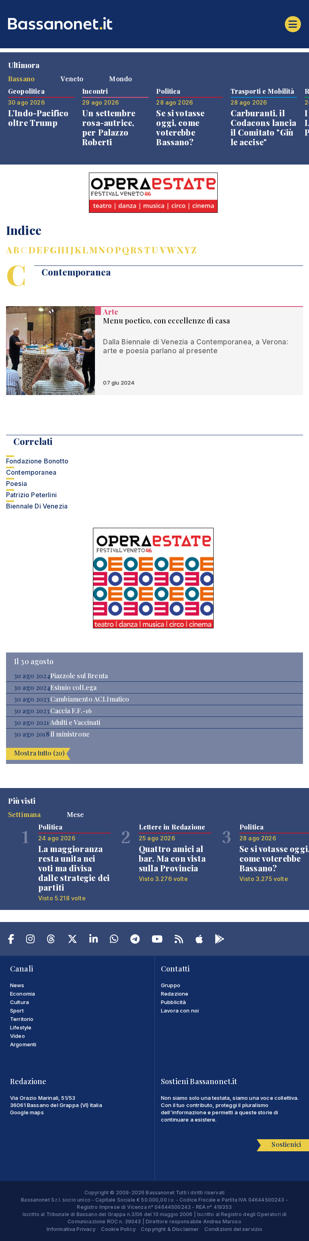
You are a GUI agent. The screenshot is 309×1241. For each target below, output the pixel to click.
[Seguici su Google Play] (220, 940)
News (17, 985)
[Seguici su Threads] (51, 940)
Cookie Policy (118, 1229)
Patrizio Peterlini (31, 495)
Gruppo (170, 985)
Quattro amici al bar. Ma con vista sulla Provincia (172, 858)
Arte (110, 312)
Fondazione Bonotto (37, 461)
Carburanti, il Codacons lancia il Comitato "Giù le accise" (263, 127)
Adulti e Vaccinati (75, 722)
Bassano (21, 78)
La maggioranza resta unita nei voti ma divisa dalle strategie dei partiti (73, 868)
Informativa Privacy (71, 1229)
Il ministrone (70, 734)
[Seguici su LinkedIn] (93, 940)
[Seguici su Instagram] (30, 940)
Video (17, 1036)
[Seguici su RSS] (179, 940)
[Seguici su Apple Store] (199, 940)
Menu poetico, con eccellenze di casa (166, 320)
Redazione (174, 993)
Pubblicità (173, 1002)
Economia (22, 993)
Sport (17, 1010)
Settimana (24, 814)
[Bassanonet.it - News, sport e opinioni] (154, 23)
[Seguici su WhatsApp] (114, 940)
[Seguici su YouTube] (157, 940)
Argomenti (23, 1044)
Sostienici (286, 1144)
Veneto (71, 78)
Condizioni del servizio (233, 1229)
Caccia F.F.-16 (71, 710)
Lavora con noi (180, 1010)
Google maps (27, 1112)
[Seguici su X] (72, 940)
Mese (75, 814)
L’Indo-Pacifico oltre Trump (38, 117)
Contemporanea (31, 472)
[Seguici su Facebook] (11, 940)
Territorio (22, 1019)
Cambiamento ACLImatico (90, 699)
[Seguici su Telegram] (135, 940)
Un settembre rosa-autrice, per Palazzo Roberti (108, 127)
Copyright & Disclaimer (170, 1229)
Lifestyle (20, 1027)
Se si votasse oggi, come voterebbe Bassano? (180, 127)
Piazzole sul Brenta (79, 675)
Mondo (120, 78)
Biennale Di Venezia (37, 506)
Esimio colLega (73, 687)
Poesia (16, 484)
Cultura (19, 1002)
